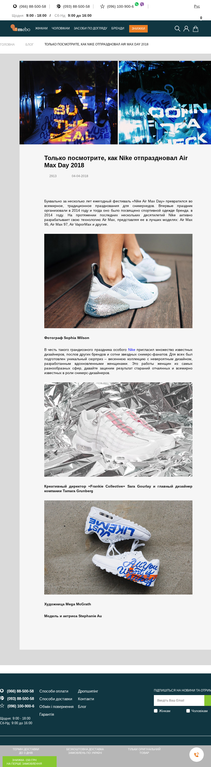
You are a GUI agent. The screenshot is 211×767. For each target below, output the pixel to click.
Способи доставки (55, 699)
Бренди (117, 28)
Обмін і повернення (56, 706)
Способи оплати (53, 691)
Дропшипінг (88, 691)
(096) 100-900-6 (120, 6)
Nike (131, 350)
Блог (29, 44)
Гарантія (46, 714)
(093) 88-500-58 (76, 6)
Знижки (138, 28)
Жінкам (164, 711)
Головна (7, 44)
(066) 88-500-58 (32, 6)
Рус (197, 6)
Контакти (86, 699)
